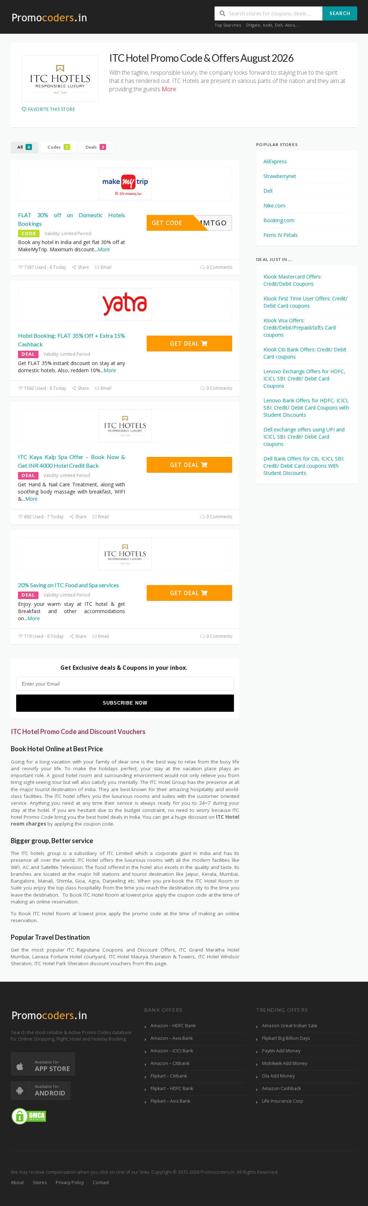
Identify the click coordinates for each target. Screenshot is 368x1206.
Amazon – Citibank (170, 1063)
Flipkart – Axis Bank (170, 1101)
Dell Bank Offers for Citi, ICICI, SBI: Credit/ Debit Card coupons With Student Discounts (303, 465)
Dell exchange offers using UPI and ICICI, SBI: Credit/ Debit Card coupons (304, 436)
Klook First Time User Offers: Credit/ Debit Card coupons (305, 302)
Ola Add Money (278, 1076)
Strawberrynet (279, 176)
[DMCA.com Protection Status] (29, 1116)
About (17, 1182)
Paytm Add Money (281, 1051)
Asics (290, 25)
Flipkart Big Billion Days (286, 1038)
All (23, 147)
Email (105, 267)
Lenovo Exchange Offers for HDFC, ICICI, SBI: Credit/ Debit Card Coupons (304, 378)
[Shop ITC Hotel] (60, 78)
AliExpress (275, 161)
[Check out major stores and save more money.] (49, 17)
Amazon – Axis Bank (172, 1038)
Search (340, 13)
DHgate (253, 25)
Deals (95, 147)
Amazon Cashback (281, 1088)
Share (83, 267)
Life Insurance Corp (282, 1101)
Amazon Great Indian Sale (289, 1026)
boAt (267, 25)
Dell (278, 25)
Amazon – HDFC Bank (173, 1026)
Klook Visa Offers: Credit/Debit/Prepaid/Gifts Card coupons (299, 327)
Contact (101, 1182)
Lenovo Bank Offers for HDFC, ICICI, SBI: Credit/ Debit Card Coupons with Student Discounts (306, 407)
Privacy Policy (70, 1182)
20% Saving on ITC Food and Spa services (68, 584)
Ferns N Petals (280, 235)
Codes (57, 147)
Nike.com (274, 205)
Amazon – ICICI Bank (172, 1051)
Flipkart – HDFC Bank (172, 1088)
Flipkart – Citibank (169, 1076)
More (103, 249)
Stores (40, 1182)
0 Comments (218, 267)
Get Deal (185, 343)
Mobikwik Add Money (284, 1063)
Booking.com (278, 220)
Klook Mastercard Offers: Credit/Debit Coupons (292, 280)
